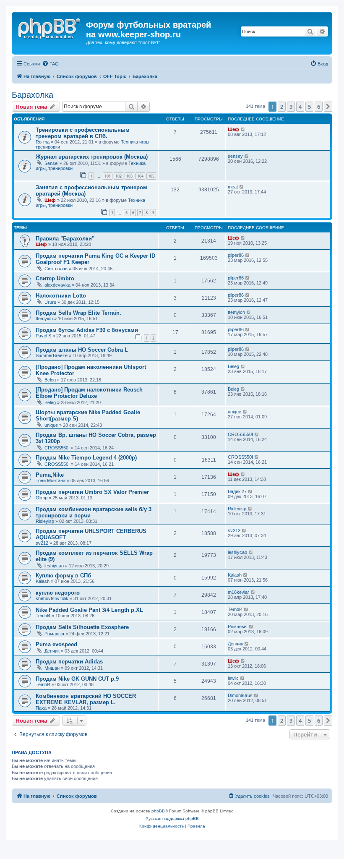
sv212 (42, 543)
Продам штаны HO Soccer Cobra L (82, 350)
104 (140, 176)
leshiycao (54, 565)
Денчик (52, 650)
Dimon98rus (240, 695)
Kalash (43, 581)
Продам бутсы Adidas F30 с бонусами (87, 330)
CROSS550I (57, 447)
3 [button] (290, 106)
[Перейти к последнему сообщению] (243, 129)
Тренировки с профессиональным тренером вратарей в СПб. (83, 133)
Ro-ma (43, 141)
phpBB (158, 811)
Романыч (54, 633)
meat (233, 186)
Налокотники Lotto (61, 295)
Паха (41, 707)
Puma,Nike (50, 475)
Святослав (56, 268)
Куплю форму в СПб (63, 575)
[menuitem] (50, 64)
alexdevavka (57, 284)
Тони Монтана (50, 480)
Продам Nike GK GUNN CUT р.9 (77, 679)
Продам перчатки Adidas (69, 661)
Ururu (50, 302)
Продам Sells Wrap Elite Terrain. (78, 313)
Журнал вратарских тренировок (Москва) (92, 157)
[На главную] (50, 27)
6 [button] (318, 106)
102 (118, 176)
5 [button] (309, 106)
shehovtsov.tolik (52, 598)
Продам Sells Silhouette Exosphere (82, 627)
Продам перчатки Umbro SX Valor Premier (92, 492)
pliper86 (236, 255)
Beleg (50, 379)
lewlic (233, 678)
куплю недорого (58, 593)
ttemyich (44, 318)
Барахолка (32, 94)
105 (151, 176)
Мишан (52, 668)
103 (129, 176)
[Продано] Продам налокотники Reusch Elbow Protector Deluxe (89, 392)
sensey (235, 156)
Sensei (51, 163)
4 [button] (300, 106)
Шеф (233, 129)
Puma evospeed (56, 644)
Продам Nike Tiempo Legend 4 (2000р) (86, 457)
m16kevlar (238, 592)
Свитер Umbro (55, 278)
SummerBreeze (52, 355)
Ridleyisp (45, 521)
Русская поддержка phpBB (172, 818)
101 (107, 176)
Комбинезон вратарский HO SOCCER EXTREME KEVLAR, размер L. (86, 699)
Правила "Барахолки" (65, 238)
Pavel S (43, 335)
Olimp (41, 497)
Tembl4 (43, 615)
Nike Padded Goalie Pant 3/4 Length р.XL (89, 610)
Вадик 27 (237, 491)
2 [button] (281, 106)
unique (51, 425)
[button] (328, 107)
